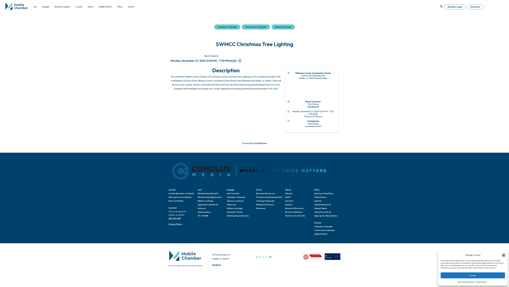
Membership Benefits (208, 193)
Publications (320, 197)
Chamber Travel (235, 212)
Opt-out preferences (466, 282)
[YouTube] (270, 257)
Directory (475, 6)
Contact (173, 208)
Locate (172, 190)
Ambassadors (204, 212)
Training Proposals (265, 201)
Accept (473, 275)
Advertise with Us (322, 212)
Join (200, 190)
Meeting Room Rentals (238, 216)
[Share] (240, 61)
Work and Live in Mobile (180, 197)
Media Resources (322, 204)
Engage (230, 190)
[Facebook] (256, 257)
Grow (259, 190)
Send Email (313, 106)
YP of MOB (203, 216)
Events (317, 223)
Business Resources (265, 193)
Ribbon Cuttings (205, 201)
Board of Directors (294, 208)
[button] (503, 255)
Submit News (320, 208)
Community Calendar (256, 27)
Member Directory (265, 204)
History (288, 204)
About (288, 190)
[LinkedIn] (260, 257)
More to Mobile (176, 201)
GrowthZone (260, 143)
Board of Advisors (294, 212)
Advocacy (231, 204)
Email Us (216, 264)
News (317, 190)
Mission (289, 193)
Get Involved (233, 193)
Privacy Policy (481, 282)
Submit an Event (283, 27)
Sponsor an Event (235, 201)
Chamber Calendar (227, 27)
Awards (317, 201)
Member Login (455, 6)
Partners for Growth (295, 216)
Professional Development (269, 197)
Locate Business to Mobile (181, 193)
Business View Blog (323, 193)
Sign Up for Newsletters (326, 216)
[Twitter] (263, 257)
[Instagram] (267, 257)
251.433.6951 (175, 218)
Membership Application (209, 197)
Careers (289, 201)
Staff (288, 197)
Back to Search (211, 56)
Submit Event (320, 234)
